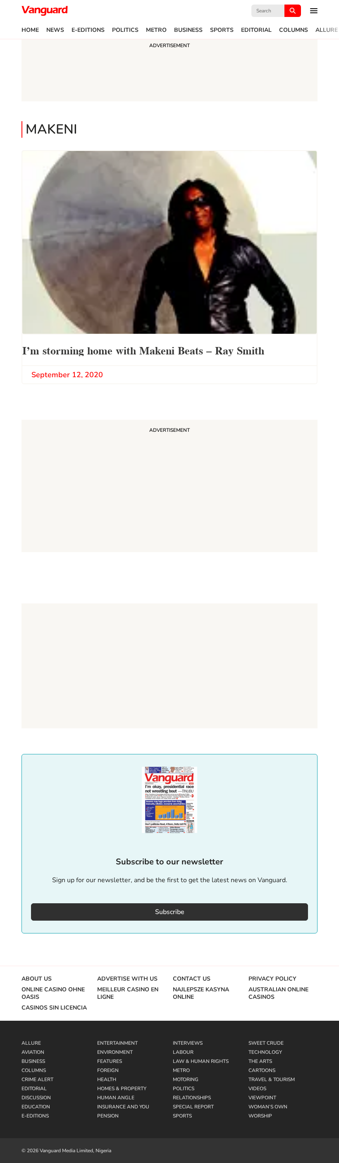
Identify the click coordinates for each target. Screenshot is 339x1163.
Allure (326, 30)
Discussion (36, 1097)
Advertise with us (127, 979)
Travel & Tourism (271, 1079)
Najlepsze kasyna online (201, 993)
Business (188, 30)
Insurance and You (123, 1106)
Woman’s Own (267, 1106)
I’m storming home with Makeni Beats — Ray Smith (143, 349)
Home (30, 30)
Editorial (256, 30)
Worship (260, 1116)
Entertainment (117, 1043)
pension (108, 1116)
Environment (115, 1052)
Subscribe (169, 912)
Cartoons (261, 1070)
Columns (293, 30)
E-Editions (88, 30)
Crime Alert (37, 1079)
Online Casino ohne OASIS (53, 993)
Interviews (188, 1043)
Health (106, 1079)
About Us (36, 979)
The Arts (260, 1061)
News (55, 30)
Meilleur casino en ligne (127, 993)
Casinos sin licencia (54, 1008)
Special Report (193, 1106)
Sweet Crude (266, 1043)
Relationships (192, 1097)
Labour (183, 1052)
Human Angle (115, 1097)
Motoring (185, 1079)
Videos (257, 1088)
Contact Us (191, 979)
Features (109, 1061)
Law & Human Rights (201, 1061)
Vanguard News (44, 10)
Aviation (32, 1052)
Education (35, 1106)
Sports (222, 30)
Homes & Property (121, 1088)
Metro (156, 30)
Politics (125, 30)
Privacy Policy (272, 979)
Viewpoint (262, 1097)
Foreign (108, 1070)
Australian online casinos (278, 993)
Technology (265, 1052)
